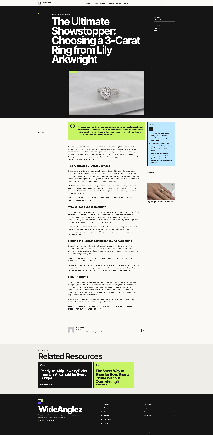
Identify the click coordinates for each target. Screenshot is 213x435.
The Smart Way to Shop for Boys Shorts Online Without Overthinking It (112, 376)
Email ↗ (40, 131)
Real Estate (119, 3)
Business (88, 3)
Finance (95, 3)
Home (52, 11)
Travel (126, 3)
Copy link (41, 132)
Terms (159, 412)
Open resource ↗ (46, 384)
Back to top (159, 415)
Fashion (58, 11)
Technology (103, 3)
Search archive (159, 404)
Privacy (159, 408)
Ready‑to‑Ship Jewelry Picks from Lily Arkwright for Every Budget (63, 374)
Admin (78, 330)
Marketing (111, 3)
